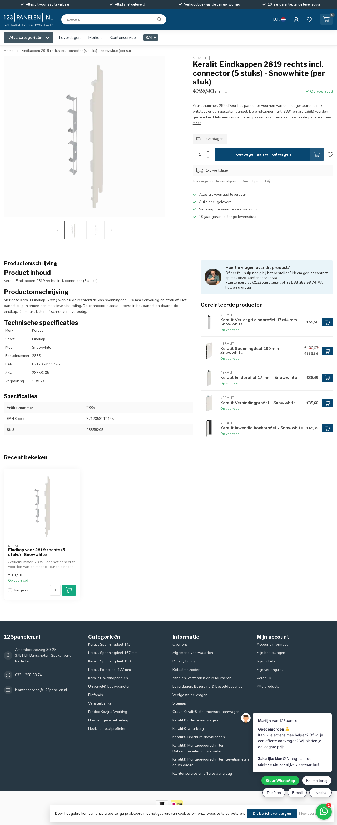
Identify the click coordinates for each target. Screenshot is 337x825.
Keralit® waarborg (188, 728)
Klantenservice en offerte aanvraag (202, 773)
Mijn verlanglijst (270, 669)
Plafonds (95, 694)
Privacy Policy (183, 661)
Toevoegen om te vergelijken (214, 181)
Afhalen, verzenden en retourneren (201, 678)
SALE (151, 37)
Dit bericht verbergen (272, 813)
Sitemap (179, 703)
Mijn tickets (266, 661)
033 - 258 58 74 (28, 674)
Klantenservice (122, 37)
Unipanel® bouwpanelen (109, 686)
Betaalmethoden (186, 669)
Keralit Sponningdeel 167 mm (112, 652)
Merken (95, 37)
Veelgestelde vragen (189, 694)
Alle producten (269, 686)
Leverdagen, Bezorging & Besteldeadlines (207, 686)
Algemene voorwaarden (192, 652)
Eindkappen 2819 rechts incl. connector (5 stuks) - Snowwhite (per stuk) (78, 50)
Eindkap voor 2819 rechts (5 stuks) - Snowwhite (36, 552)
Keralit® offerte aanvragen (195, 720)
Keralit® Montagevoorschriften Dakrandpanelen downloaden (198, 748)
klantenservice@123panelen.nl (253, 282)
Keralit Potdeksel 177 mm (109, 669)
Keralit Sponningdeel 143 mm (112, 644)
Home (9, 50)
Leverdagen (70, 37)
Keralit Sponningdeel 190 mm (112, 661)
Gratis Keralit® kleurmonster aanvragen (206, 711)
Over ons (180, 644)
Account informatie (273, 644)
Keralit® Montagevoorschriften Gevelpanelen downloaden (210, 762)
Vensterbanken (101, 703)
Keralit (200, 58)
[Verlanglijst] (309, 19)
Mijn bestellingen (271, 652)
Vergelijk (21, 590)
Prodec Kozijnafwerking (107, 711)
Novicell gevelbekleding (108, 720)
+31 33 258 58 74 (301, 282)
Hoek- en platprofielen (107, 728)
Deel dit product (254, 181)
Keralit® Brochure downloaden (198, 737)
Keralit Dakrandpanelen (108, 678)
